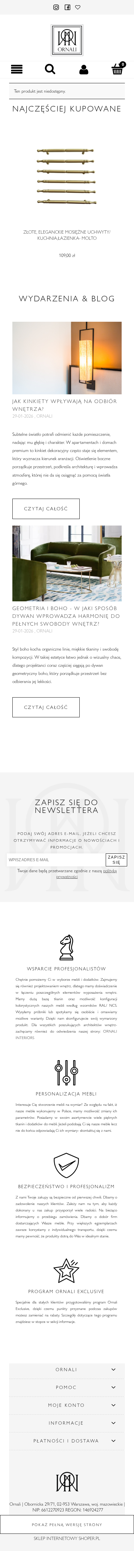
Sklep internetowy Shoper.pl (67, 1538)
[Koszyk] (117, 69)
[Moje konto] (83, 69)
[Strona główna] (67, 38)
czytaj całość (46, 509)
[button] (17, 69)
